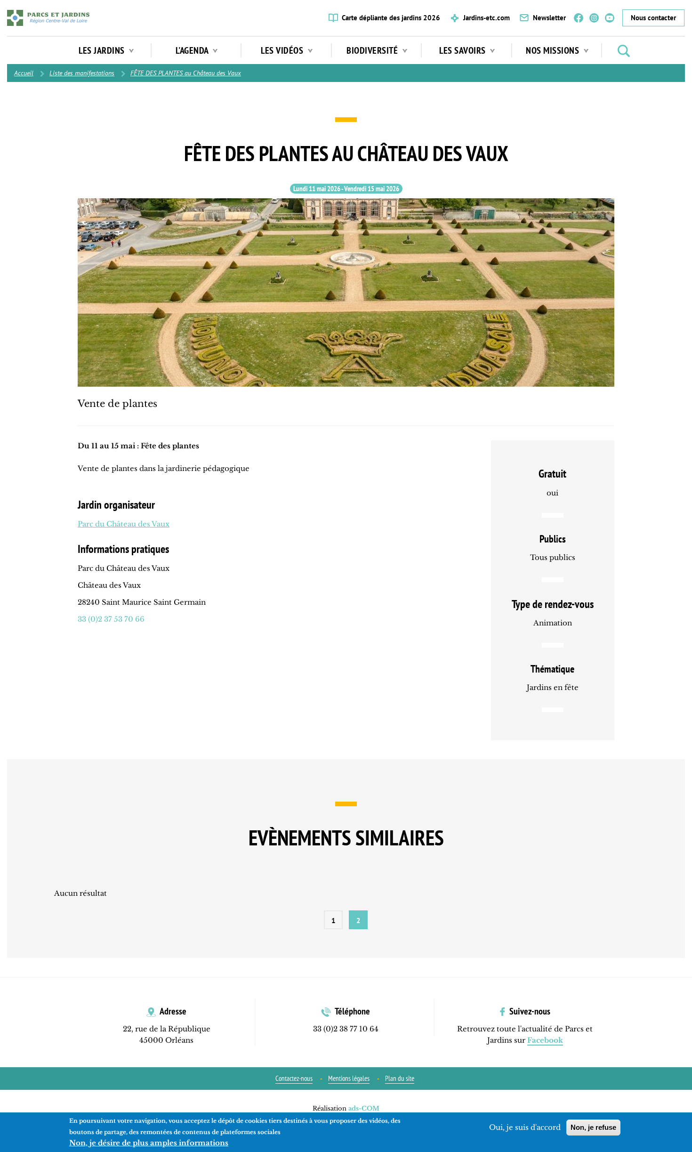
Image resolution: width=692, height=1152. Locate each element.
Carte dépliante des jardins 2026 (391, 17)
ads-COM (363, 1108)
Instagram (594, 17)
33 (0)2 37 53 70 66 (111, 619)
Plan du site (399, 1078)
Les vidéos (283, 50)
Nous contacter (653, 17)
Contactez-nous (294, 1078)
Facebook (578, 17)
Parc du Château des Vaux (123, 523)
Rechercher (624, 51)
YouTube (609, 17)
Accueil (23, 73)
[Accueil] (48, 18)
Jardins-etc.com (486, 17)
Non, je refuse (593, 1127)
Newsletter (549, 17)
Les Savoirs (463, 50)
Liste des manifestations (81, 73)
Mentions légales (349, 1078)
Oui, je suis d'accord (525, 1127)
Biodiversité (373, 50)
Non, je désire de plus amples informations (148, 1142)
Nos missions (553, 50)
